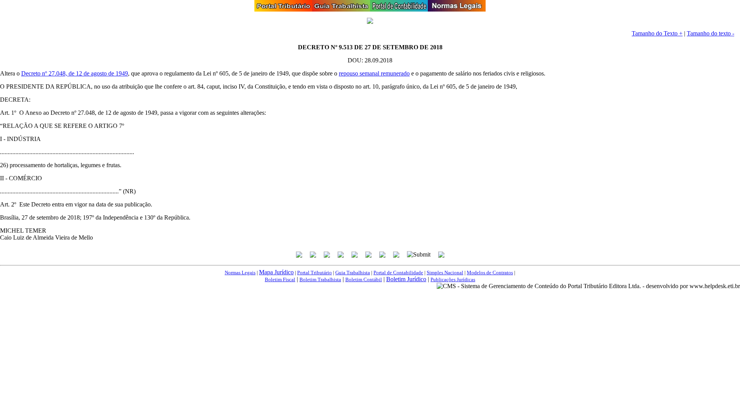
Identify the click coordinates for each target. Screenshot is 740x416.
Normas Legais (240, 272)
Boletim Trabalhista (320, 279)
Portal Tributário (314, 272)
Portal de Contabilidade (398, 272)
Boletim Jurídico (406, 279)
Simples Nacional (445, 272)
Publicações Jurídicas (453, 279)
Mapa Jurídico (276, 272)
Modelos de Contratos (490, 272)
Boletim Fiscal (280, 279)
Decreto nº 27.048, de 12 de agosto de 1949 (74, 73)
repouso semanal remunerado (374, 73)
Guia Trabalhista (352, 272)
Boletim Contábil (363, 279)
